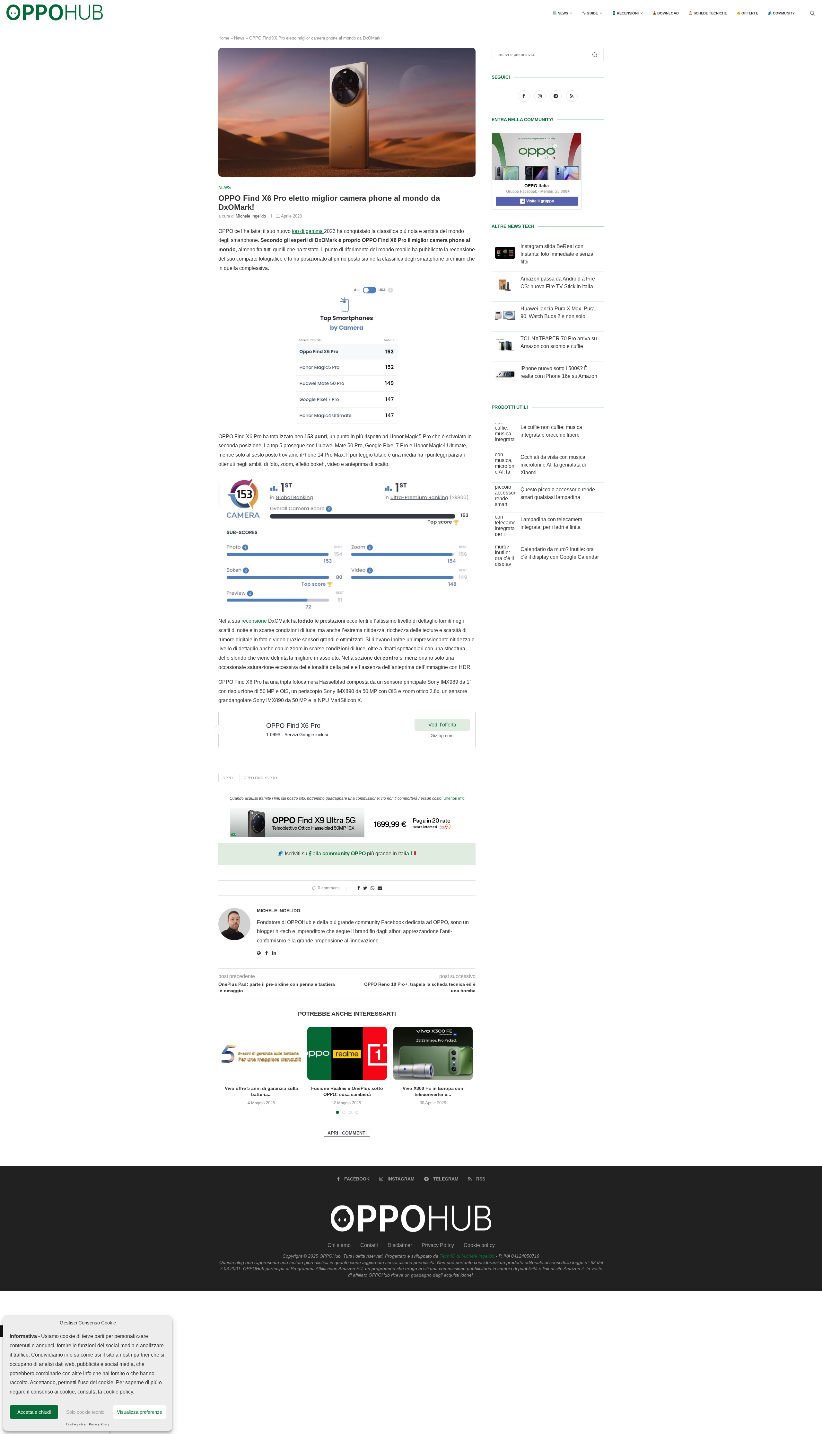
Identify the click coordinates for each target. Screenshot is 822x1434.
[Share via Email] (380, 888)
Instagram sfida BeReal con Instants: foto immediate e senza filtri (556, 254)
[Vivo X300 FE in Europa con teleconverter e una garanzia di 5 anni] (433, 1053)
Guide (592, 13)
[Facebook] (524, 96)
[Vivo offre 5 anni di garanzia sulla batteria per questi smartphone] (261, 1053)
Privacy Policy (99, 1424)
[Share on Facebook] (358, 888)
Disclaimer (400, 1245)
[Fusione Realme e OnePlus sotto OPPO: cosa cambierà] (347, 1053)
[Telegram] (556, 96)
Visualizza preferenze (139, 1412)
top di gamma (308, 231)
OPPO (228, 778)
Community (783, 13)
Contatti (369, 1245)
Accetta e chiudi (34, 1412)
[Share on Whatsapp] (372, 888)
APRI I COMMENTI (347, 1133)
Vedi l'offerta (442, 724)
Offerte (749, 13)
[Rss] (571, 96)
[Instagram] (540, 96)
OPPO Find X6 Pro (260, 778)
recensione (254, 621)
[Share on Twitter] (365, 888)
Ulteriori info (454, 798)
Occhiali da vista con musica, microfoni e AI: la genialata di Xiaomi (553, 464)
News (562, 13)
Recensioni (627, 13)
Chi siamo (339, 1245)
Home (223, 38)
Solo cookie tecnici (85, 1412)
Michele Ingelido (251, 216)
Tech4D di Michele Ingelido (467, 1256)
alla (338, 853)
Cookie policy (76, 1424)
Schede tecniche (710, 13)
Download (667, 13)
